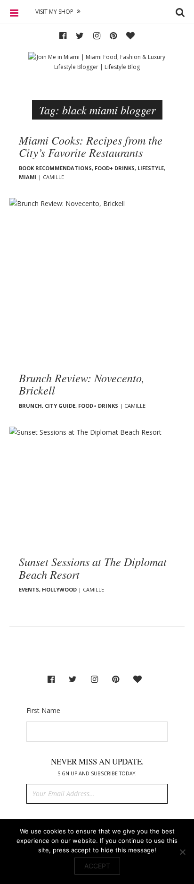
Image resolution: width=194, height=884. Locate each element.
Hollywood (59, 589)
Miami (28, 176)
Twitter (80, 36)
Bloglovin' (130, 36)
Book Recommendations (55, 168)
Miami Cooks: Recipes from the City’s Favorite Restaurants (90, 146)
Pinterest (113, 36)
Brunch (30, 405)
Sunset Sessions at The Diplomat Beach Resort (93, 567)
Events (29, 589)
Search (180, 12)
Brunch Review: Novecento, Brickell (82, 383)
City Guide (60, 405)
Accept (97, 866)
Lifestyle (150, 168)
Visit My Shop (54, 12)
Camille (53, 176)
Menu (14, 12)
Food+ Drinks (115, 168)
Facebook (62, 36)
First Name (43, 710)
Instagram (96, 36)
